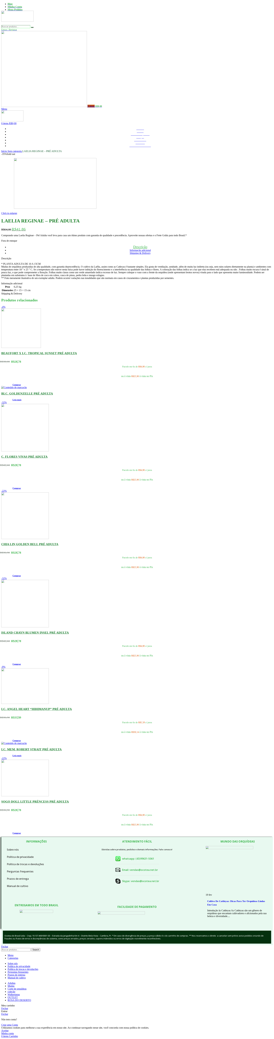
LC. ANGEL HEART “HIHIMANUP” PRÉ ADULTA (36, 709)
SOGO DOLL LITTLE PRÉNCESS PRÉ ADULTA (35, 801)
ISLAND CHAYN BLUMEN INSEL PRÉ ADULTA (35, 632)
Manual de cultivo (17, 886)
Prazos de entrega (18, 878)
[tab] (140, 247)
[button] (16, 385)
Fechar (4, 946)
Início (4, 151)
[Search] (32, 27)
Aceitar (5, 1030)
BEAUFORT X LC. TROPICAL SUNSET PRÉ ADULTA (39, 353)
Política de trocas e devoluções (25, 864)
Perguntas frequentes (20, 871)
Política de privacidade (20, 857)
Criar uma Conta (9, 1024)
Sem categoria (15, 151)
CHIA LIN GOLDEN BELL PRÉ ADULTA (29, 544)
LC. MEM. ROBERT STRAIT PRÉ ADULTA (31, 749)
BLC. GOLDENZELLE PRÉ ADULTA (27, 393)
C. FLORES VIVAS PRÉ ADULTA (24, 456)
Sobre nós (13, 849)
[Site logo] (17, 23)
